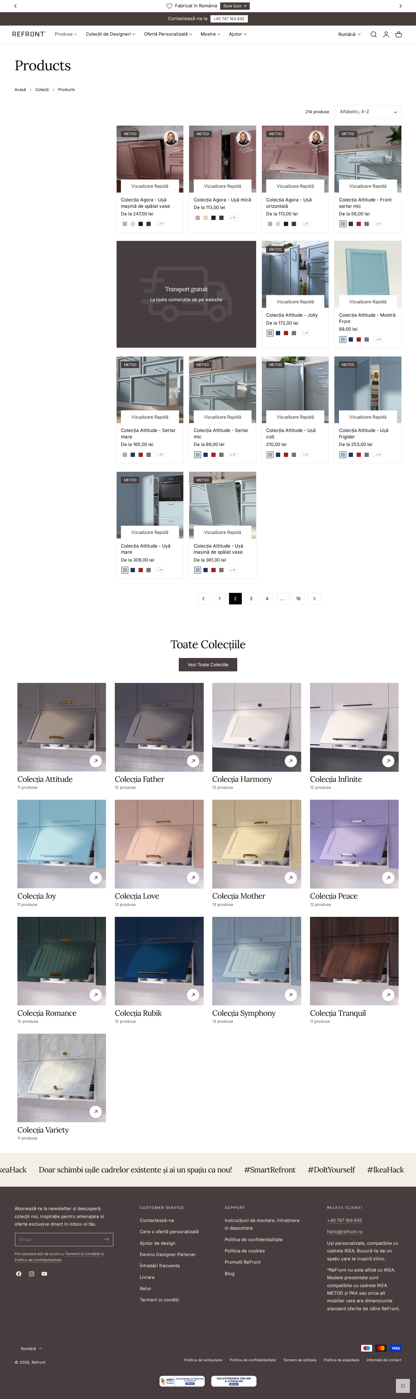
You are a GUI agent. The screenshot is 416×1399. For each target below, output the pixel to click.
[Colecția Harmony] (256, 727)
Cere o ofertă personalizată (169, 1231)
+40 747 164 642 (229, 18)
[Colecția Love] (159, 844)
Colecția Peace (334, 896)
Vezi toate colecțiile (208, 664)
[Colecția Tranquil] (354, 961)
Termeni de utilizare (299, 1360)
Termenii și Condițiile (83, 1254)
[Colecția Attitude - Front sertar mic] (367, 159)
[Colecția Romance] (61, 961)
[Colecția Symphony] (256, 961)
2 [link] (235, 598)
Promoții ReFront (243, 1262)
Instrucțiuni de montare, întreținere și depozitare (262, 1224)
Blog (229, 1273)
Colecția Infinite (336, 779)
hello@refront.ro (345, 1231)
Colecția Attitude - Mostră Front (367, 318)
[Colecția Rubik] (159, 961)
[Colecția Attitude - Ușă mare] (150, 505)
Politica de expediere (341, 1360)
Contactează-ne (157, 1220)
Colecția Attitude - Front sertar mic (365, 203)
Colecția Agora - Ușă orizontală (289, 203)
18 (298, 598)
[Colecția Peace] (354, 844)
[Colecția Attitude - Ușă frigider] (367, 390)
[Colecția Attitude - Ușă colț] (295, 390)
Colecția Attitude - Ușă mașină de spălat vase (218, 549)
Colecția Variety (43, 1130)
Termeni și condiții (159, 1300)
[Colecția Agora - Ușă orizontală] (295, 159)
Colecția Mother (238, 896)
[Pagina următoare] (314, 598)
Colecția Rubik (138, 1013)
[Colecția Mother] (256, 844)
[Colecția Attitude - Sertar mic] (222, 390)
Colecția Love (137, 896)
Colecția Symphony (243, 1013)
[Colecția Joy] (61, 844)
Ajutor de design (157, 1243)
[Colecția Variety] (61, 1078)
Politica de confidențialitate (254, 1239)
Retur (145, 1288)
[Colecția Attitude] (61, 727)
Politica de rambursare (203, 1360)
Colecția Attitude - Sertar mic (221, 433)
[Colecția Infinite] (354, 727)
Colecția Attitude (44, 779)
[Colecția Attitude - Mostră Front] (367, 274)
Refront (38, 1362)
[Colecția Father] (159, 727)
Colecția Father (139, 779)
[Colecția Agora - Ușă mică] (222, 159)
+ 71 (160, 223)
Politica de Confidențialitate (38, 1260)
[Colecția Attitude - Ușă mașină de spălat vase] (222, 505)
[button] (373, 34)
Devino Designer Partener (168, 1254)
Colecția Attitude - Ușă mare (146, 549)
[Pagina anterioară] (204, 598)
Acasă (20, 89)
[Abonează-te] (106, 1239)
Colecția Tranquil (338, 1013)
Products (66, 89)
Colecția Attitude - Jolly (292, 315)
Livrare (147, 1277)
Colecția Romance (46, 1013)
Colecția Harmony (242, 779)
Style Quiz (229, 6)
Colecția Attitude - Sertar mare (148, 433)
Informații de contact (384, 1360)
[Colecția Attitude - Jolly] (295, 274)
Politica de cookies (245, 1251)
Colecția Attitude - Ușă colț (291, 433)
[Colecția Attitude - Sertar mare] (150, 390)
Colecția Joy (36, 896)
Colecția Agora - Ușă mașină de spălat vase (145, 203)
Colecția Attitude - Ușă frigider (364, 433)
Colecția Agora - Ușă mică (222, 200)
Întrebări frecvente (160, 1265)
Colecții (42, 89)
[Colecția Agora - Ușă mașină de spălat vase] (150, 159)
